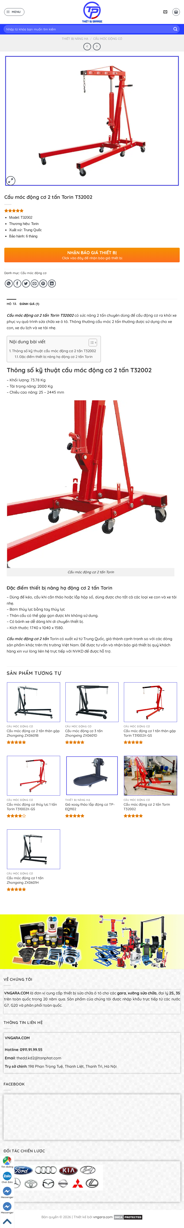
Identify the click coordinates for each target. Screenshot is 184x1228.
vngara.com (103, 1217)
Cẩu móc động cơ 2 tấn (28, 638)
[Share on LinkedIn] (52, 283)
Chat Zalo (7, 1182)
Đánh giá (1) (29, 304)
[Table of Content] (93, 342)
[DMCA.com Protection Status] (128, 1217)
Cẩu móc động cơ (107, 38)
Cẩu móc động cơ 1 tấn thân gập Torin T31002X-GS (150, 733)
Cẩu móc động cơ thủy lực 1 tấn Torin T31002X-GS (32, 806)
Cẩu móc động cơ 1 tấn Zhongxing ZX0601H (25, 880)
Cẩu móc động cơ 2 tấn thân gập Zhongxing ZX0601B (33, 733)
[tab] (11, 304)
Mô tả (11, 304)
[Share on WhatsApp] (9, 283)
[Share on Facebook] (17, 283)
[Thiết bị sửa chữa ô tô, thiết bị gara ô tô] (92, 12)
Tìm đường (7, 1166)
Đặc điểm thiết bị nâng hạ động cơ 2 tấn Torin (55, 357)
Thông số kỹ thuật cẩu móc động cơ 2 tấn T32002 (54, 351)
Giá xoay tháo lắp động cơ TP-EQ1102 (90, 806)
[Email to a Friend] (35, 283)
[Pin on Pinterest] (43, 283)
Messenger (7, 1197)
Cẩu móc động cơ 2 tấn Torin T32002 (147, 806)
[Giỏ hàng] (176, 12)
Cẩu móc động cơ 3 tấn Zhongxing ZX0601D (84, 733)
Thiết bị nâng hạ (75, 38)
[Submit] (175, 29)
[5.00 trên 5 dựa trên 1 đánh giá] (92, 210)
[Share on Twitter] (26, 283)
